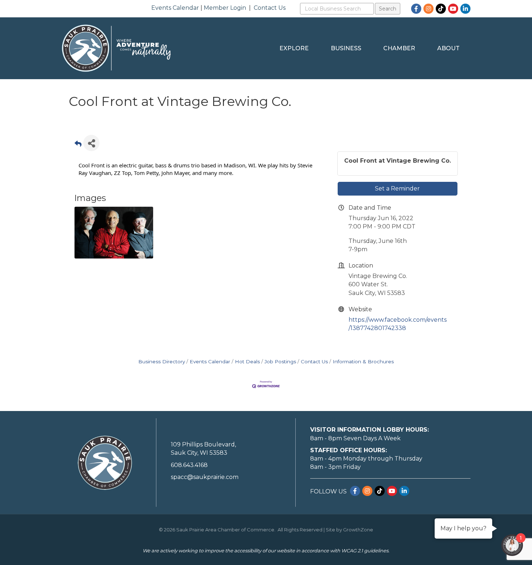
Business (346, 48)
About (448, 48)
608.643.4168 (189, 465)
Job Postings (280, 361)
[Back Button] (78, 145)
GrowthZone (358, 529)
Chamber (399, 48)
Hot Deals (247, 361)
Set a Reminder (397, 188)
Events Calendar (175, 7)
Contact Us (270, 7)
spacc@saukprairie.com (204, 477)
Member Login (225, 7)
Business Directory (161, 361)
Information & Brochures (363, 361)
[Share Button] (91, 143)
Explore (294, 48)
